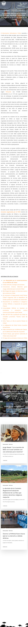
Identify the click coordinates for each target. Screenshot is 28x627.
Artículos (7, 10)
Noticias (21, 10)
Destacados (14, 10)
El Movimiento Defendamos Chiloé (11, 33)
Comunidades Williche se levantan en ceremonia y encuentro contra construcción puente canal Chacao (15, 310)
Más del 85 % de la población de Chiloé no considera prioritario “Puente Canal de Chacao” (15, 317)
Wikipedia (8, 92)
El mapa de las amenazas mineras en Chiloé (15, 338)
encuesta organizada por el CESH (11, 212)
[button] (26, 3)
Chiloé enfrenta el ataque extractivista (13, 284)
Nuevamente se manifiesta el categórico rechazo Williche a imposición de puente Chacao (15, 304)
